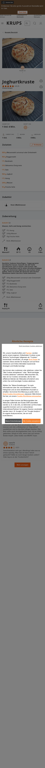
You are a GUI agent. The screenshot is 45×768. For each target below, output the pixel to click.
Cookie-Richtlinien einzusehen (29, 396)
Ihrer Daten (33, 359)
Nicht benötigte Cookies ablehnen (30, 346)
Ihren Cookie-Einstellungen (13, 394)
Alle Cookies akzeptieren (31, 421)
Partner (29, 353)
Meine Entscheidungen (13, 421)
